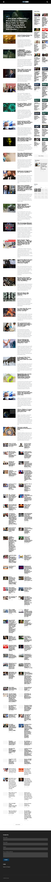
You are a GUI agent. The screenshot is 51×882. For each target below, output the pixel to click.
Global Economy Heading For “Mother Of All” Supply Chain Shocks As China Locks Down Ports (13, 666)
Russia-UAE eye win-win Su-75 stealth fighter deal (28, 689)
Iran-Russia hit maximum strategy (12, 567)
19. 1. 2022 (11, 718)
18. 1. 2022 (11, 754)
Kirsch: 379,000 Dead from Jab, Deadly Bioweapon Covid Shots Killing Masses (28, 761)
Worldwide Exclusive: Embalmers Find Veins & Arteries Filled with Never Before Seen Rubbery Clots (28, 464)
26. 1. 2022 (11, 563)
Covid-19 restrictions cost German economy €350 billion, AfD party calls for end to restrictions (13, 473)
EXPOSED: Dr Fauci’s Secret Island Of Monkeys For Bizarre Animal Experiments (27, 696)
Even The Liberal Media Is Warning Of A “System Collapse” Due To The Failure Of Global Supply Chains (45, 132)
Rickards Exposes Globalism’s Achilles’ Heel (27, 804)
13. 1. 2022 (44, 82)
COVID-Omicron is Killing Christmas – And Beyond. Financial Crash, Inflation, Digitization (44, 119)
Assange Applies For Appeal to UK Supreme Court (37, 117)
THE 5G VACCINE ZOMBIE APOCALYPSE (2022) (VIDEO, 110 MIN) (13, 805)
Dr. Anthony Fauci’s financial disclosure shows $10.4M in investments (28, 742)
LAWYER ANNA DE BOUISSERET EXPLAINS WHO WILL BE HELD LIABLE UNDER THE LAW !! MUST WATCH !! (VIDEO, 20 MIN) (12, 559)
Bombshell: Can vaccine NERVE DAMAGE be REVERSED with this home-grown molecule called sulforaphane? (24, 376)
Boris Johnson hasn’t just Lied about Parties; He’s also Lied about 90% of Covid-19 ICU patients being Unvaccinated (28, 782)
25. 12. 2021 (37, 120)
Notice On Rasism (6, 866)
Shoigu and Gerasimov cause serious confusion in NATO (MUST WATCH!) (12, 464)
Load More (17, 824)
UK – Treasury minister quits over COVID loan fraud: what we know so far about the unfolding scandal (12, 497)
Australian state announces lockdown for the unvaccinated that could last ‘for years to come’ (28, 648)
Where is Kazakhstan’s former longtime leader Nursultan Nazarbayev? (13, 656)
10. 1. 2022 (36, 111)
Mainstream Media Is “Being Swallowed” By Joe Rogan (13, 812)
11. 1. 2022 (44, 98)
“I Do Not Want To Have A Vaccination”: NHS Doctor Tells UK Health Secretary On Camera (37, 106)
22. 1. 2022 (26, 651)
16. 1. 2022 (11, 808)
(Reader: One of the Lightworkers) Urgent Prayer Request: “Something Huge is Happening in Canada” (28, 487)
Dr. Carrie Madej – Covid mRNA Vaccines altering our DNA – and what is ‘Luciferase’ (24, 104)
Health (7, 22)
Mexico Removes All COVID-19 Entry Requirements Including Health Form (13, 795)
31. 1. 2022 (20, 379)
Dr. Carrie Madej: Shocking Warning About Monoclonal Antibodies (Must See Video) (13, 707)
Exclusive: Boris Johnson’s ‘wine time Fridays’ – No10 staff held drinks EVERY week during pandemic (28, 708)
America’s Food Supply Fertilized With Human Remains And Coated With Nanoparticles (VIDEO (13, 648)
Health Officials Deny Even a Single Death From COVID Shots (12, 529)
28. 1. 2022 (26, 502)
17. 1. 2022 (11, 773)
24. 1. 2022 (11, 614)
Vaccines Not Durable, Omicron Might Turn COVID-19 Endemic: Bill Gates (12, 750)
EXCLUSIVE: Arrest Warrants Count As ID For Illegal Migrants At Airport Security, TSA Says (12, 590)
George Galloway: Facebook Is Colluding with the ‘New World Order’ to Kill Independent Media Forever (37, 132)
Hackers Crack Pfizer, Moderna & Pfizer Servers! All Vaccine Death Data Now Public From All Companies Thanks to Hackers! (28, 796)
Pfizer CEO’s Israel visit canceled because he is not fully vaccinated (17, 27)
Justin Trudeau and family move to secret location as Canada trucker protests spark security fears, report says (28, 454)
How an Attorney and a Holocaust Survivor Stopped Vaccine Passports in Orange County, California (13, 507)
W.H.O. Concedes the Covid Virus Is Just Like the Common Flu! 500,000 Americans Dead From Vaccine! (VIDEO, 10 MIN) (13, 580)
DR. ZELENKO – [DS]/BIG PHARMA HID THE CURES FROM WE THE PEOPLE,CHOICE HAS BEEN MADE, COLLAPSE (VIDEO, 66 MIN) (28, 814)
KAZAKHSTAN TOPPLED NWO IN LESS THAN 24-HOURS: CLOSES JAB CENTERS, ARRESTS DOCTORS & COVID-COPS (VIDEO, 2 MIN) (45, 91)
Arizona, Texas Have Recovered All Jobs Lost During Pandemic (28, 589)
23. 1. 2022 (26, 626)
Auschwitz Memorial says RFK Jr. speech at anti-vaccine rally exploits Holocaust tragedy (24, 261)
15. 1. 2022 (11, 814)
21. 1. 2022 (26, 669)
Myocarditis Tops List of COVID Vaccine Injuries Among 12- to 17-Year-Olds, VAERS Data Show (27, 771)
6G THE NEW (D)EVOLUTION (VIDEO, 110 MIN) (37, 88)
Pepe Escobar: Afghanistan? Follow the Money (37, 143)
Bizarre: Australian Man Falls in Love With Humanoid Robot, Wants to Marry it (12, 638)
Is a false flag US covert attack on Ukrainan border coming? (24, 309)
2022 (41, 187)
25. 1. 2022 (26, 581)
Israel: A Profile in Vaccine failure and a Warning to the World (13, 445)
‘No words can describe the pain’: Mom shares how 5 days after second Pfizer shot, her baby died (27, 717)
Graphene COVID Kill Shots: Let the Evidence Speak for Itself (13, 716)
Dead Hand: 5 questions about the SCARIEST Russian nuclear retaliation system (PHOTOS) (28, 657)
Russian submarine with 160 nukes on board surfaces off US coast (12, 742)
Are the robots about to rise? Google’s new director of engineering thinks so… (27, 446)
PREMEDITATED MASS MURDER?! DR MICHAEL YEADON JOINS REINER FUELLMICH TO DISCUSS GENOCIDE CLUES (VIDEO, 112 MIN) (45, 76)
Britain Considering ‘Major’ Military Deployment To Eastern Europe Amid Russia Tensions (24, 206)
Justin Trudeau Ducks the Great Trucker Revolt (24, 35)
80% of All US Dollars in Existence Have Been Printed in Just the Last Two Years (28, 557)
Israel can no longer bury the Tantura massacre (24, 171)
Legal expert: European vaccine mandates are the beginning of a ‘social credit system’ (28, 623)
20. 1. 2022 (26, 699)
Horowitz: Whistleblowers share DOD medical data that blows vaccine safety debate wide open (24, 154)
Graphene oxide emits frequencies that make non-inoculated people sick (12, 761)
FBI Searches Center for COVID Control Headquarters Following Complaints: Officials (28, 530)
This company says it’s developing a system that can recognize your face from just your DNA (24, 139)
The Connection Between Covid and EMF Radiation (24, 223)
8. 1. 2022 (44, 111)
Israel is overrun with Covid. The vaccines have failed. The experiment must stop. (24, 393)
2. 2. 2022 (8, 31)
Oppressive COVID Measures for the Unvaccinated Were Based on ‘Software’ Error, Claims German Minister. (28, 497)
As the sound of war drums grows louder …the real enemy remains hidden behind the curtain (12, 486)
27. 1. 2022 (11, 532)
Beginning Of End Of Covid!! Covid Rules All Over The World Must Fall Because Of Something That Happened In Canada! (28, 569)
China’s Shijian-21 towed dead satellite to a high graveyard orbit (24, 410)
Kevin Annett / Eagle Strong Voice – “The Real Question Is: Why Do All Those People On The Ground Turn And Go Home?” (24, 242)
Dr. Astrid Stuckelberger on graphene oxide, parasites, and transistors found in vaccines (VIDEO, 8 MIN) (12, 727)
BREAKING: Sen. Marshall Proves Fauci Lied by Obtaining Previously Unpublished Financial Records (13, 675)
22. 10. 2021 (37, 137)
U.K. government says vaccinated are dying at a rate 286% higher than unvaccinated (24, 324)
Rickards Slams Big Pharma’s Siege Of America (23, 294)
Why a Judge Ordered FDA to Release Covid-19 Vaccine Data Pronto (12, 611)
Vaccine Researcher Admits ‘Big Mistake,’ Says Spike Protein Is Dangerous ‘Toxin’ (23, 341)
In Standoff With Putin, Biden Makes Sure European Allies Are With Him (24, 358)
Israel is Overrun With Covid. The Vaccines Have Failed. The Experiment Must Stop (24, 122)
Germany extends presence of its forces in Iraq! (24, 428)
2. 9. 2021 (36, 146)
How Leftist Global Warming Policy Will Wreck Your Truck (13, 689)
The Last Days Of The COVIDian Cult (13, 597)
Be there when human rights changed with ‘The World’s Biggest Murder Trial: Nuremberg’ (24, 279)
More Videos (41, 155)
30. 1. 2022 (11, 458)
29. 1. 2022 (11, 477)
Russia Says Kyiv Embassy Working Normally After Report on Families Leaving (28, 665)
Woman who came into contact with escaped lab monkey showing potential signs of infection (28, 539)
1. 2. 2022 (19, 192)
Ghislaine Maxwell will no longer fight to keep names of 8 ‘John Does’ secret (12, 770)
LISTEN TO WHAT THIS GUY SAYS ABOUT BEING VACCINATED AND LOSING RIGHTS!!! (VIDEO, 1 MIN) (45, 106)
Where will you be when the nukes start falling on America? (27, 506)
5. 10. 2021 (44, 137)
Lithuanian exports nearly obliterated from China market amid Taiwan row (28, 578)
